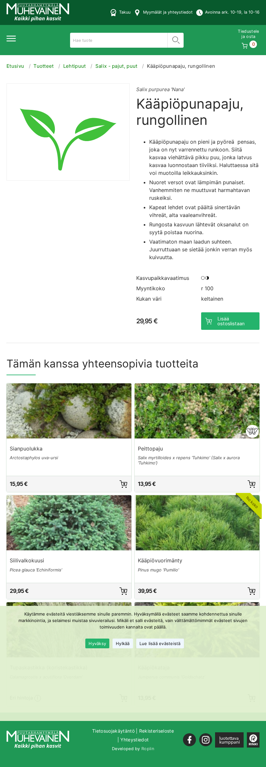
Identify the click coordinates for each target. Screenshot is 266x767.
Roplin (147, 748)
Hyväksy (97, 643)
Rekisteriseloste (156, 731)
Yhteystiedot (134, 739)
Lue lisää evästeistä (160, 643)
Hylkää (123, 643)
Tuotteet (43, 66)
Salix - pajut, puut (116, 66)
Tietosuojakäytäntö (113, 731)
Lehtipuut (74, 66)
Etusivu (15, 66)
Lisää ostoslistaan (231, 321)
